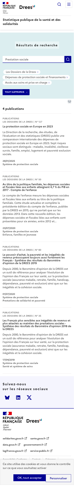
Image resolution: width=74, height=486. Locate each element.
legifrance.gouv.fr (13, 451)
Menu (68, 4)
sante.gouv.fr (38, 438)
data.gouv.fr (10, 445)
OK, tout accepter (30, 478)
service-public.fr (39, 451)
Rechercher (59, 4)
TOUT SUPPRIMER (14, 92)
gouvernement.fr (34, 445)
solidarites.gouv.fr (13, 438)
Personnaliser (58, 478)
